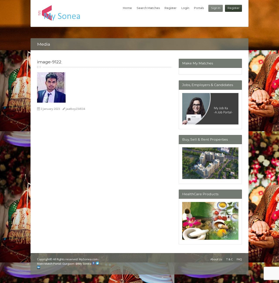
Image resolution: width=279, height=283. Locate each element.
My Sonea (84, 264)
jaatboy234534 (75, 109)
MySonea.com (88, 259)
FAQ (239, 259)
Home (127, 8)
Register (234, 8)
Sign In (215, 8)
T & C (229, 259)
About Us (216, 259)
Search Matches (148, 8)
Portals (199, 8)
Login (185, 8)
